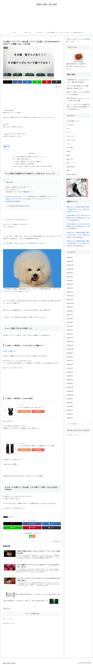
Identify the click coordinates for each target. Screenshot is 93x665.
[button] (56, 82)
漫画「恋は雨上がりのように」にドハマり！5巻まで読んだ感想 (78, 99)
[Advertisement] (46, 19)
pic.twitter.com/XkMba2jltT (13, 201)
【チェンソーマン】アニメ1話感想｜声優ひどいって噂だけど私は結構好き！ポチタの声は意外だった (78, 107)
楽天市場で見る (38, 411)
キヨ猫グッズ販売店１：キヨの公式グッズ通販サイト (28, 161)
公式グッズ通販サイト (9, 351)
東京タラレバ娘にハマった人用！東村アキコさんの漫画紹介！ (78, 93)
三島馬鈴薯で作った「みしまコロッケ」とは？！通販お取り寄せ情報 (78, 81)
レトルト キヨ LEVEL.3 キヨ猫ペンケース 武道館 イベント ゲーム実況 (36, 445)
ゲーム (6, 516)
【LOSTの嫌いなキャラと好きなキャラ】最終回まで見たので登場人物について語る (78, 218)
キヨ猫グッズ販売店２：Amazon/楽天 (24, 163)
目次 (30, 153)
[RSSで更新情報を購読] (33, 536)
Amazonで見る (24, 411)
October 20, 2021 (24, 206)
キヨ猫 (11, 516)
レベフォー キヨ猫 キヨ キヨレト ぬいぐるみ (29, 407)
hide (8, 146)
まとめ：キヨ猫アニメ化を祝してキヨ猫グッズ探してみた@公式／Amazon (32, 166)
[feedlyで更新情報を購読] (30, 536)
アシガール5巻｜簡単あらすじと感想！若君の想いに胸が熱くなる (78, 87)
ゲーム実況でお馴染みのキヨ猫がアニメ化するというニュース (29, 156)
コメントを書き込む (32, 614)
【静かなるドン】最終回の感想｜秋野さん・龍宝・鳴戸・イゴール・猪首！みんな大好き (78, 209)
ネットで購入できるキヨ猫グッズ (22, 159)
